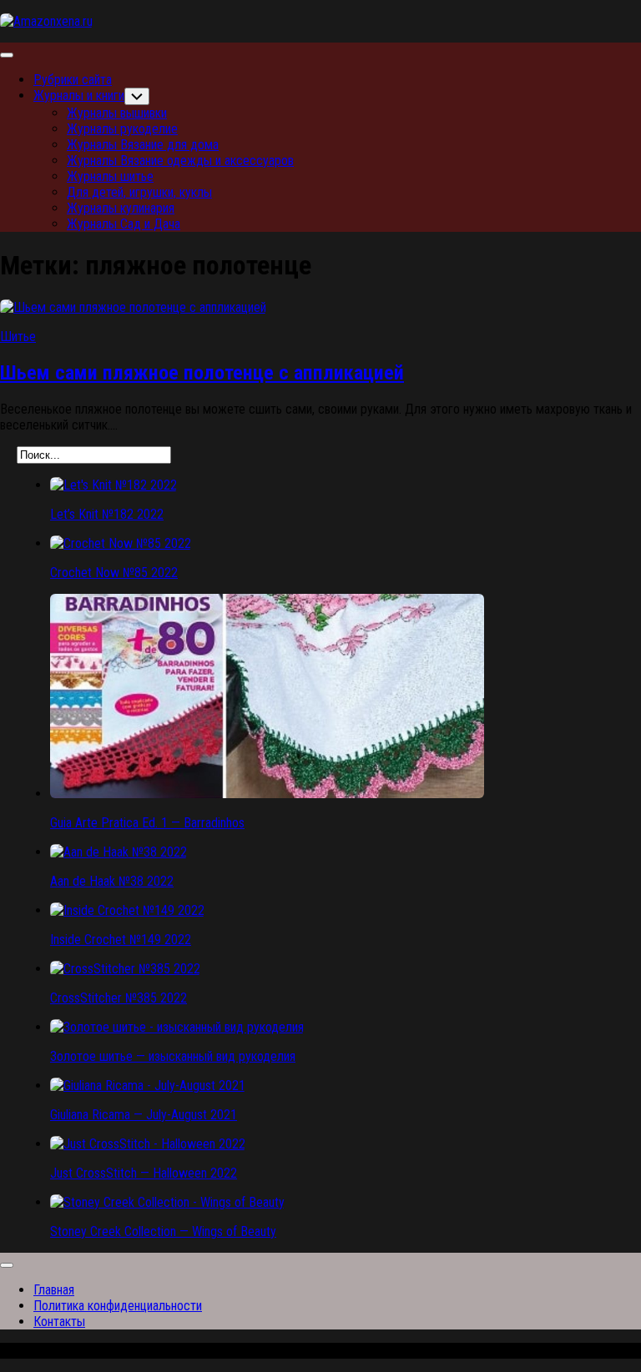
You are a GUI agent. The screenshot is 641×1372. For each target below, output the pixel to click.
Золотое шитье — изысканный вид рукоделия (172, 1056)
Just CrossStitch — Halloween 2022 (143, 1173)
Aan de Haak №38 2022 (112, 881)
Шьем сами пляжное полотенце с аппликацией (202, 372)
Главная (53, 1290)
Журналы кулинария (120, 208)
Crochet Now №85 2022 (114, 572)
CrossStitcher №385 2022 (118, 998)
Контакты (59, 1321)
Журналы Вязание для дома (143, 145)
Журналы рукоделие (122, 129)
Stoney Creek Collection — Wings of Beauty (163, 1231)
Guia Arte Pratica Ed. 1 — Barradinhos (147, 823)
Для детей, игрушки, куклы (139, 192)
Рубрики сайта (72, 80)
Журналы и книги (78, 95)
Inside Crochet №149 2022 (120, 939)
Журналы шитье (110, 176)
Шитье (18, 336)
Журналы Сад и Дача (123, 224)
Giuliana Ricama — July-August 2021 (143, 1115)
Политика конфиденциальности (117, 1306)
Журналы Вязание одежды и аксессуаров (180, 160)
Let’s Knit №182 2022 (107, 514)
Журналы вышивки (117, 113)
